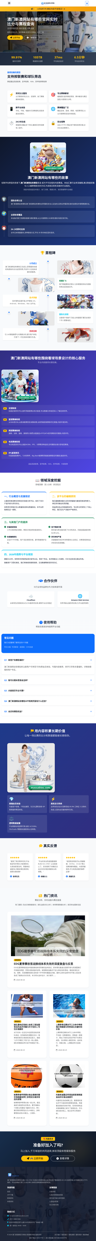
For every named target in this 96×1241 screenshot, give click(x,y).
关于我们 (58, 1235)
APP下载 (10, 1195)
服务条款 (79, 1235)
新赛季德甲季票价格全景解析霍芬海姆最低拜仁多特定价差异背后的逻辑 (27, 1096)
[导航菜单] (9, 3)
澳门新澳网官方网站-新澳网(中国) (23, 1235)
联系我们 (65, 1235)
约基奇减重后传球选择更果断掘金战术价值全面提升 (69, 1095)
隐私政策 (72, 1235)
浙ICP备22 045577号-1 (36, 1238)
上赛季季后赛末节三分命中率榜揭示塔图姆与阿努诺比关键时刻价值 (69, 1026)
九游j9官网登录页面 (56, 1195)
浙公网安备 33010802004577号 (56, 1238)
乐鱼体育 (52, 1192)
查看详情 (64, 1158)
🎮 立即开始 (36, 1158)
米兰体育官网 (54, 1205)
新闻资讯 (17, 1021)
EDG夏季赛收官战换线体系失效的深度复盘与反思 (43, 964)
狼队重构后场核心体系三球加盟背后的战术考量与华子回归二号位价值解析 (27, 1026)
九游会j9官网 (53, 1201)
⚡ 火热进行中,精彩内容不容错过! (48, 9)
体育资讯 (17, 960)
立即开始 (16, 37)
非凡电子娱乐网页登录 (57, 1198)
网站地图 (86, 1235)
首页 (8, 1192)
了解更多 (33, 37)
